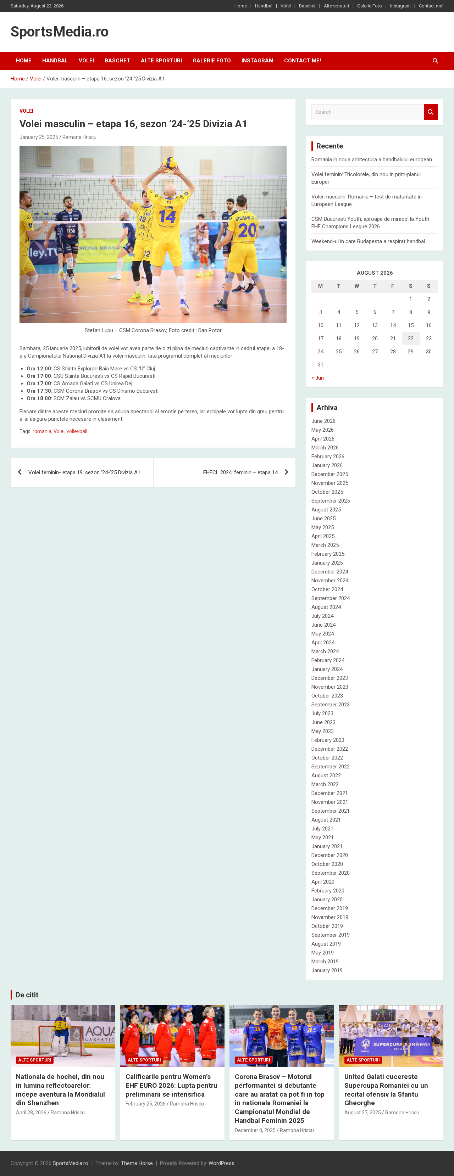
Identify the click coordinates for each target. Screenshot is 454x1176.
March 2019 (325, 961)
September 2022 (330, 766)
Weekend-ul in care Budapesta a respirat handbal (368, 241)
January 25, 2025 (39, 137)
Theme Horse (137, 1163)
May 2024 (322, 634)
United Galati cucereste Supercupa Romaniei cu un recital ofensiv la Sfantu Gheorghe (386, 1090)
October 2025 (327, 492)
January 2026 (327, 465)
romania (42, 431)
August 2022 (326, 775)
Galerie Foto (369, 6)
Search (431, 112)
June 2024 (323, 625)
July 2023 (322, 713)
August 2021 (326, 820)
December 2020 (329, 855)
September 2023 (330, 704)
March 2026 (325, 447)
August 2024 (326, 607)
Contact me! (431, 6)
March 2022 (325, 784)
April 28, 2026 (31, 1112)
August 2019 (326, 944)
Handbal (263, 6)
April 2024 (322, 642)
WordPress (221, 1163)
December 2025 (329, 474)
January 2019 (327, 970)
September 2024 (330, 598)
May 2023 (322, 731)
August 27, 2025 (362, 1112)
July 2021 (322, 828)
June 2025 (323, 518)
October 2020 (327, 864)
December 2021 (329, 793)
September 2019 (330, 935)
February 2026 (327, 456)
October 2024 (327, 589)
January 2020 (327, 899)
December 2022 (329, 749)
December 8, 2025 (255, 1130)
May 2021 (322, 837)
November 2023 (329, 687)
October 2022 (327, 758)
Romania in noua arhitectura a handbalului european (371, 159)
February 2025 (327, 554)
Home (240, 6)
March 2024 (325, 651)
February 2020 (327, 890)
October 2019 (327, 926)
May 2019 (322, 953)
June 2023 (323, 722)
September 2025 (330, 501)
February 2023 (327, 740)
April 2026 (322, 439)
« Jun (317, 378)
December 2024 (329, 572)
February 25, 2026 (146, 1104)
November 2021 (329, 802)
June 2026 (323, 421)
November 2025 (329, 483)
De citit (27, 995)
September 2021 (330, 811)
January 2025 (327, 563)
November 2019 (329, 917)
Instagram (400, 6)
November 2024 (329, 580)
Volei (286, 6)
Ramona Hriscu (79, 137)
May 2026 (322, 430)
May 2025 (322, 527)
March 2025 (325, 545)
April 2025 (322, 536)
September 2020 (330, 873)
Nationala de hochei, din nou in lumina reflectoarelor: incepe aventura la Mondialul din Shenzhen (60, 1090)
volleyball (77, 431)
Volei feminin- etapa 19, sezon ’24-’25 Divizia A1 (84, 472)
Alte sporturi (336, 6)
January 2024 (327, 669)
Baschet (307, 6)
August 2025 (326, 509)
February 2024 (327, 660)
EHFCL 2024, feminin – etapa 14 (240, 472)
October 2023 (327, 696)
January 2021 (327, 846)
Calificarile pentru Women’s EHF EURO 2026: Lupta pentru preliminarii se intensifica (171, 1085)
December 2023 (329, 678)
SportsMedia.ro (60, 31)
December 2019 (329, 908)
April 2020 (322, 882)
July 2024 (322, 616)
